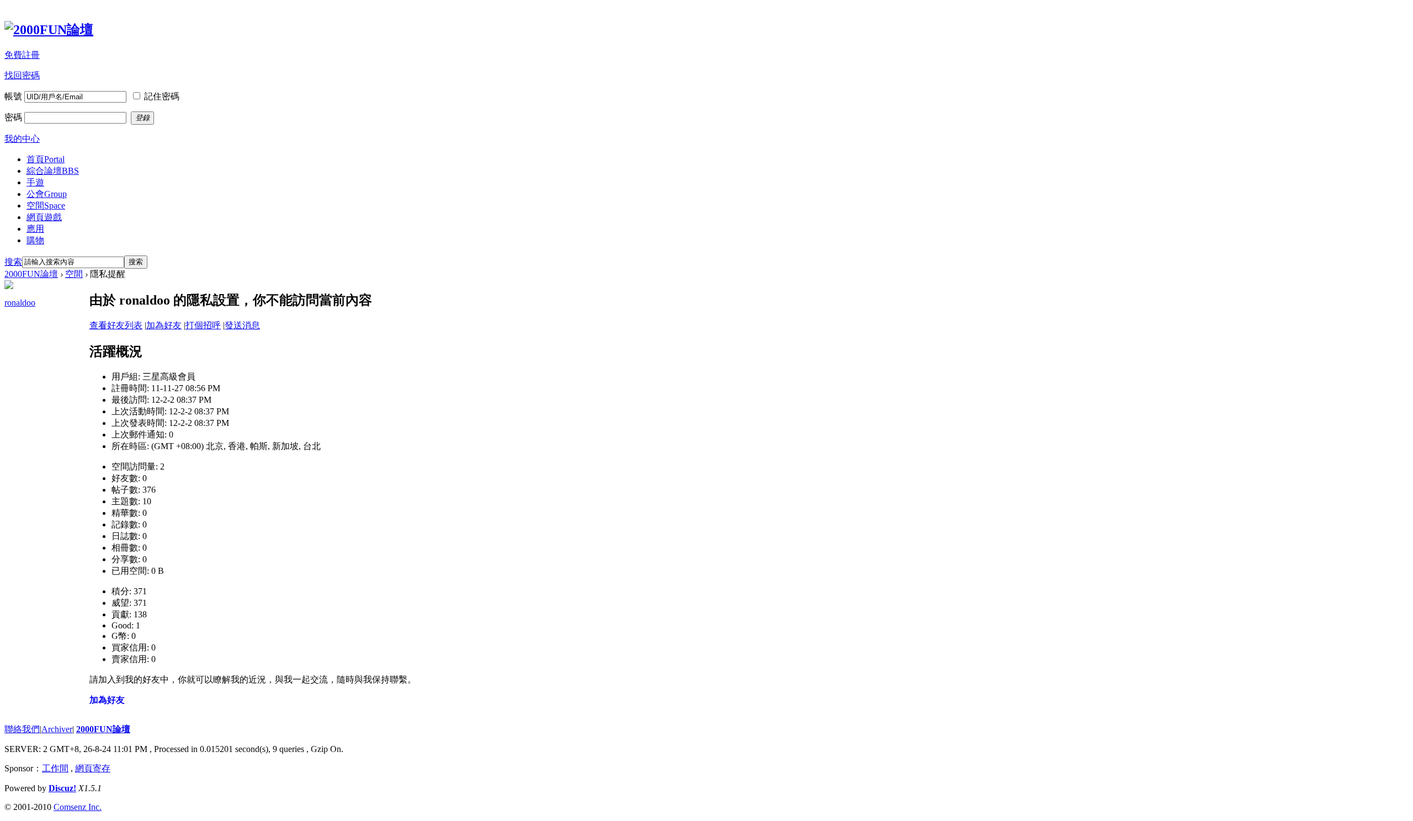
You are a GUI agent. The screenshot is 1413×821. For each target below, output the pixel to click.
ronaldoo (19, 302)
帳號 (13, 96)
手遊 (35, 182)
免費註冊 (22, 55)
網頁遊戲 (44, 217)
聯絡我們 (22, 729)
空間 (45, 205)
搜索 (13, 261)
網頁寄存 (92, 768)
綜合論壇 (52, 170)
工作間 (55, 768)
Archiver (56, 729)
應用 (35, 228)
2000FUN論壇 (31, 274)
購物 (35, 240)
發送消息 (242, 325)
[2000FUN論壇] (48, 30)
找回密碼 (22, 75)
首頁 (45, 159)
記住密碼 (161, 96)
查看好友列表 (115, 325)
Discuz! (62, 788)
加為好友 (164, 325)
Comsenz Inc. (78, 807)
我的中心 (22, 138)
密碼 (13, 117)
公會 (46, 194)
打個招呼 (203, 325)
